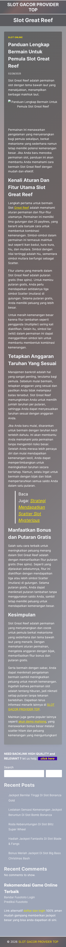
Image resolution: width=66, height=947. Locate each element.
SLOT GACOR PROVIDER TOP (38, 941)
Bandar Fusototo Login (19, 897)
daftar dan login (34, 910)
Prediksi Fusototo (16, 902)
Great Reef (21, 207)
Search (9, 767)
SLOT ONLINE (15, 37)
